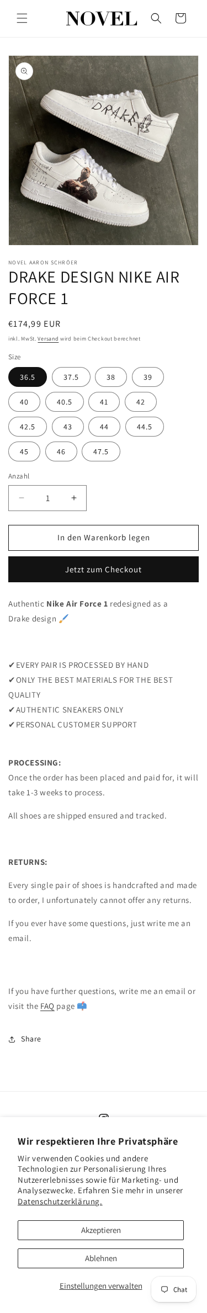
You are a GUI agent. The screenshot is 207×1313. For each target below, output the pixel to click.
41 (104, 402)
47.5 (101, 451)
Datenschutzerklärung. (60, 1201)
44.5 (144, 427)
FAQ (47, 1006)
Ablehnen (101, 1258)
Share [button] (31, 1039)
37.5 (71, 377)
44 (104, 427)
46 (61, 451)
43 (67, 427)
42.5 (27, 427)
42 (140, 402)
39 (148, 377)
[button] (22, 18)
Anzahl (18, 476)
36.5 (27, 377)
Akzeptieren (101, 1230)
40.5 (64, 402)
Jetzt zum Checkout (103, 569)
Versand (48, 338)
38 (111, 377)
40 (24, 402)
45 (24, 451)
